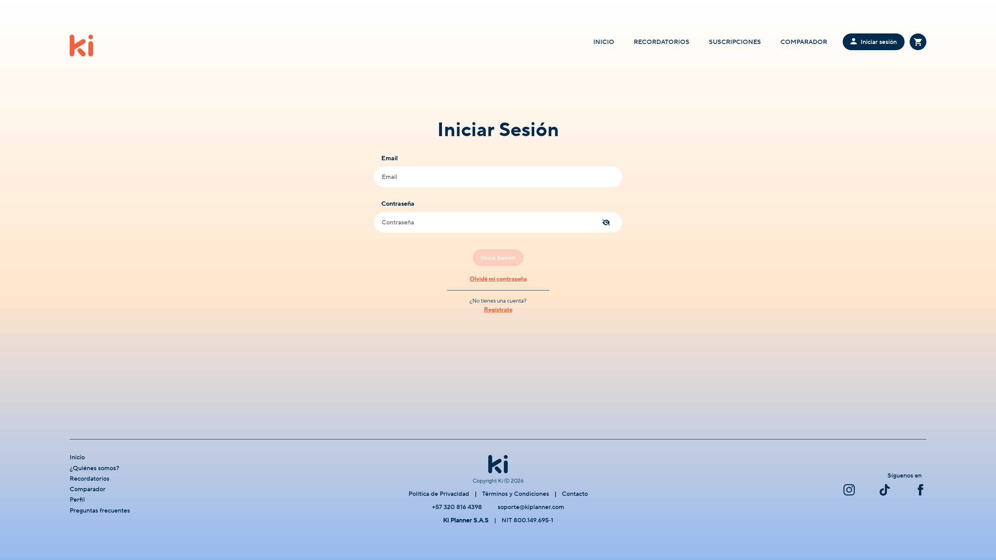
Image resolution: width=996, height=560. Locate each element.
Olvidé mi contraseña (498, 279)
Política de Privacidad (439, 494)
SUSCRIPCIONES (735, 42)
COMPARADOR (803, 42)
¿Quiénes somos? (94, 468)
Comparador (87, 489)
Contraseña (397, 204)
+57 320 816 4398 (457, 507)
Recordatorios (89, 479)
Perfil (77, 500)
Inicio (77, 457)
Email (389, 158)
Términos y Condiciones (515, 494)
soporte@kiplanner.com (531, 507)
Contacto (575, 494)
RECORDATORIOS (661, 42)
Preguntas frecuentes (100, 510)
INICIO (603, 42)
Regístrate (498, 309)
